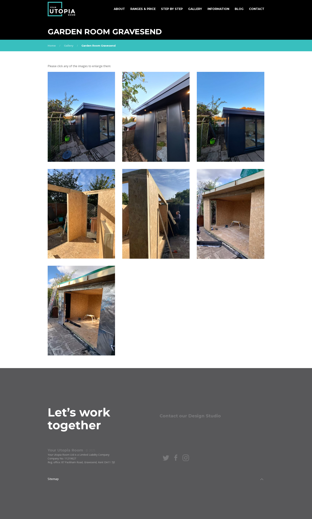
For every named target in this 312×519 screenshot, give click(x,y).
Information (218, 9)
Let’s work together (79, 418)
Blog (239, 9)
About (119, 9)
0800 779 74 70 (175, 425)
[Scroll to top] (261, 479)
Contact (256, 9)
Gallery (195, 9)
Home (52, 45)
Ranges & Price (143, 9)
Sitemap (53, 479)
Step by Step (172, 9)
